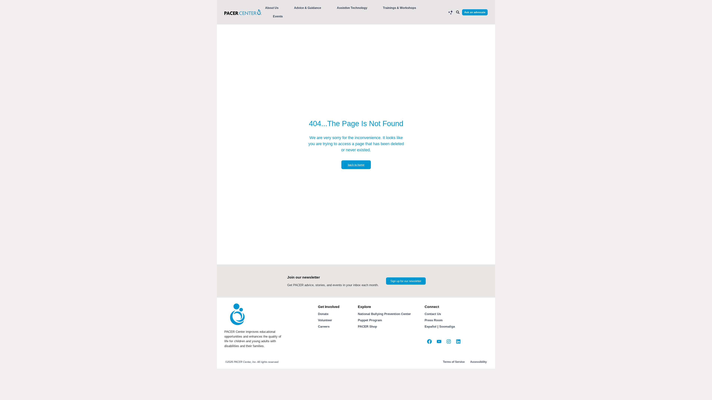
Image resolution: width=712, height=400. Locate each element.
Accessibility (478, 361)
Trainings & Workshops (399, 7)
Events (278, 16)
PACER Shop (367, 326)
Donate (323, 314)
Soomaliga (447, 326)
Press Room (434, 320)
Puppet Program (370, 320)
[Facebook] (429, 341)
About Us (271, 7)
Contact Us (433, 314)
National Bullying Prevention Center (384, 314)
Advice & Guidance (307, 7)
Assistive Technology (352, 7)
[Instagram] (449, 341)
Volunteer (325, 320)
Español (430, 326)
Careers (323, 326)
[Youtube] (439, 341)
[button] (458, 12)
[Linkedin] (458, 341)
